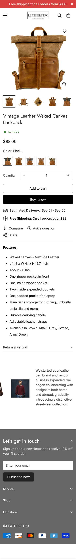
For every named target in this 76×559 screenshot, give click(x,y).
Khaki (18, 161)
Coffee (41, 161)
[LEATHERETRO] (38, 15)
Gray (29, 161)
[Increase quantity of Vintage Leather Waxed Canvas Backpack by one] (68, 175)
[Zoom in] (64, 84)
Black (7, 161)
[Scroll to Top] (69, 538)
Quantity (9, 175)
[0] (68, 15)
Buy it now (38, 199)
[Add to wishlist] (64, 31)
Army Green (52, 161)
